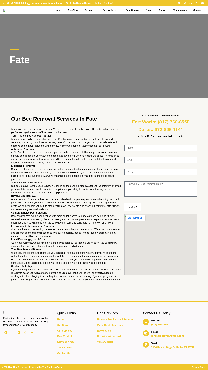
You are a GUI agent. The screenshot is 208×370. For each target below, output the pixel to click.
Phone (155, 320)
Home (58, 10)
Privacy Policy (198, 367)
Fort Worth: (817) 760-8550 (160, 121)
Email (155, 332)
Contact (197, 10)
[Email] (146, 333)
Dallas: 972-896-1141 (160, 129)
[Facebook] (178, 3)
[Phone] (146, 322)
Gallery (162, 10)
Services (89, 10)
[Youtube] (202, 3)
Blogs (149, 10)
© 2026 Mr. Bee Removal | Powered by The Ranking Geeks (32, 367)
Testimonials (180, 10)
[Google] (190, 3)
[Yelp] (196, 3)
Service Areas (110, 10)
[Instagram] (184, 3)
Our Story (73, 10)
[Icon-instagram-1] (12, 332)
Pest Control (132, 10)
